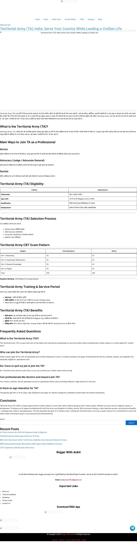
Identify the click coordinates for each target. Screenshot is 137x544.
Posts (46, 19)
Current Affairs (70, 19)
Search (2, 419)
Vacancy (91, 19)
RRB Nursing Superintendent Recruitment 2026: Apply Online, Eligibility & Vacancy (31, 444)
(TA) (14, 132)
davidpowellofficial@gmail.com (71, 480)
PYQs (82, 19)
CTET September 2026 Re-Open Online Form (17, 448)
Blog (100, 19)
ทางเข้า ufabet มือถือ (72, 540)
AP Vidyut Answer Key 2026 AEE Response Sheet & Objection (23, 432)
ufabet (54, 540)
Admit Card (56, 19)
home (37, 19)
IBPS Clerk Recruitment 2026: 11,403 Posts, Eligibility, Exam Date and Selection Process (33, 440)
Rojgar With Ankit (68, 452)
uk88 (84, 540)
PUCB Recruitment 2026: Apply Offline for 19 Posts (19, 436)
